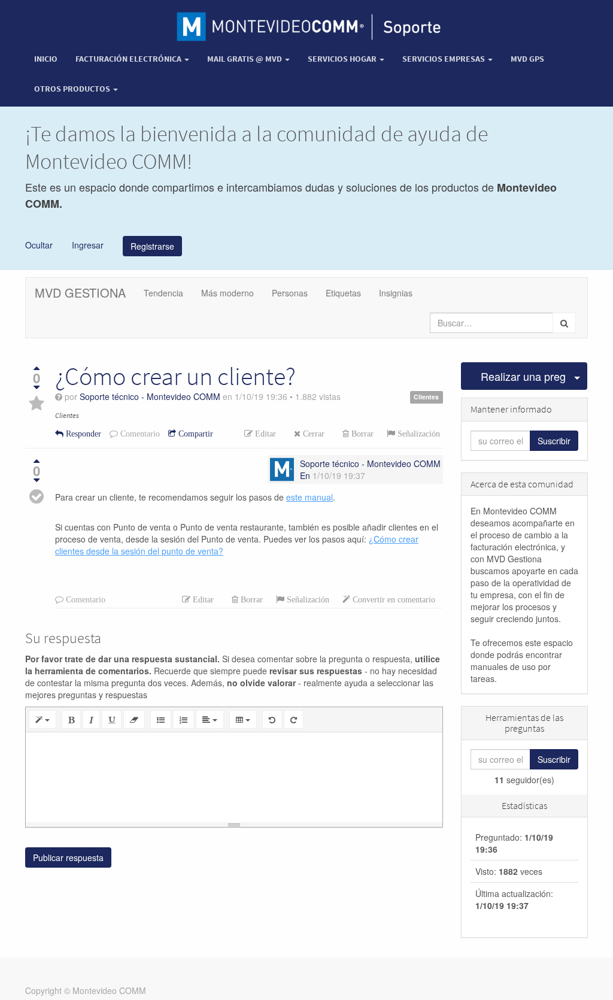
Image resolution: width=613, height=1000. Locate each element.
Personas (290, 293)
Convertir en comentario (392, 599)
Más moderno (227, 293)
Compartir (194, 433)
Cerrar (312, 433)
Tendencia (163, 293)
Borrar (361, 433)
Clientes (426, 397)
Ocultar (39, 244)
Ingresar (86, 244)
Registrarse (152, 246)
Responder (82, 433)
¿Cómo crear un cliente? (175, 376)
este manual (309, 497)
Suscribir (554, 441)
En (305, 475)
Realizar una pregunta (524, 376)
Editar (264, 433)
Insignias (395, 293)
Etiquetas (343, 293)
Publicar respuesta (68, 857)
